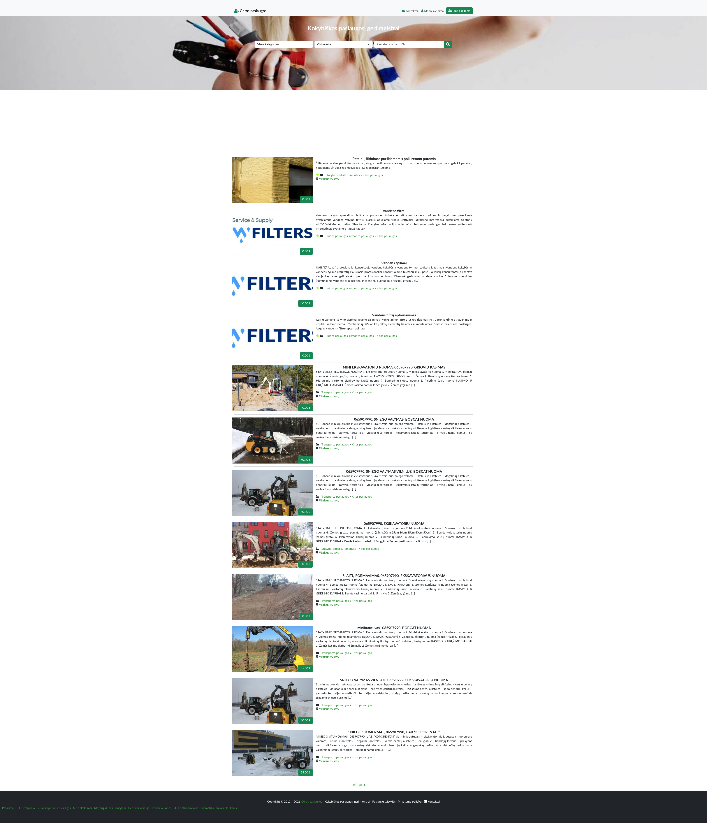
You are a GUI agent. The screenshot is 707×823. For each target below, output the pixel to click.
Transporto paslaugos (335, 392)
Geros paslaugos (252, 11)
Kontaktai (411, 11)
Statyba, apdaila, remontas (343, 175)
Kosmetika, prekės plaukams (219, 808)
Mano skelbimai (433, 11)
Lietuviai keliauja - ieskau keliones (149, 808)
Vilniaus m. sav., (329, 178)
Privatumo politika (410, 801)
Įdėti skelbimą (461, 10)
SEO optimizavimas (185, 808)
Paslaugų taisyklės (384, 801)
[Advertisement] (353, 117)
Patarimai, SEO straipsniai (19, 808)
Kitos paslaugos (373, 175)
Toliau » (358, 785)
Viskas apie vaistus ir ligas (54, 808)
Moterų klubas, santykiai (110, 808)
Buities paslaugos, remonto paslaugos (350, 236)
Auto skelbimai (82, 808)
